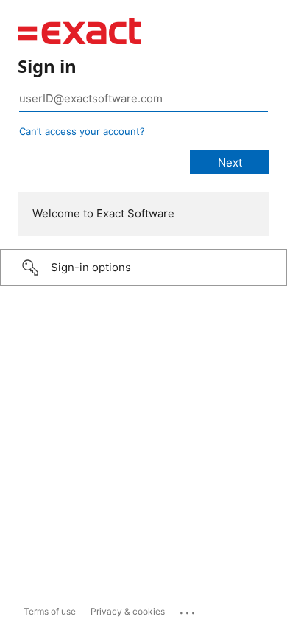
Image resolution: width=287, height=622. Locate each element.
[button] (143, 267)
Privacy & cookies (128, 611)
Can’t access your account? (82, 131)
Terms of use (50, 611)
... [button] (188, 609)
